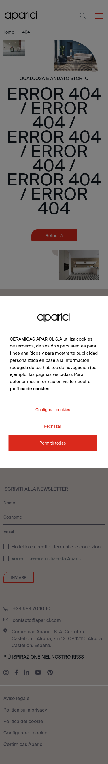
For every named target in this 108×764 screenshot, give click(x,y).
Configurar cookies (52, 409)
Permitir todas (52, 443)
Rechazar (52, 426)
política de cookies (29, 388)
